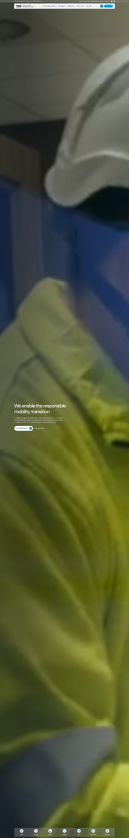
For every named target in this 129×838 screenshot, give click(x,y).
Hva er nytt (81, 1)
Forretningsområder (49, 6)
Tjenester (70, 6)
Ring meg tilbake (39, 428)
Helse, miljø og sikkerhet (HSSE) (92, 1)
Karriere (102, 1)
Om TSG (106, 1)
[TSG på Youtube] (111, 1)
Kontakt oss (108, 6)
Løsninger (61, 6)
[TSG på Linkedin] (113, 1)
